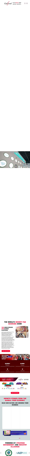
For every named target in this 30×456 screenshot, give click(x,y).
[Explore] (27, 3)
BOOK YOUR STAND (15, 392)
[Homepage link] (12, 3)
